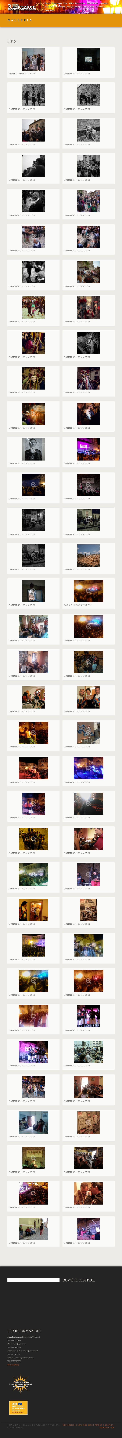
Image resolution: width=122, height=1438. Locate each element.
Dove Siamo (80, 3)
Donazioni (49, 10)
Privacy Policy (13, 1365)
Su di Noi (49, 6)
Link (85, 6)
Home (47, 3)
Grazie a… (100, 6)
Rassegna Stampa (74, 6)
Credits (91, 6)
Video (71, 3)
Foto (65, 3)
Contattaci (103, 3)
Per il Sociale (92, 3)
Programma (56, 3)
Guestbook (60, 6)
